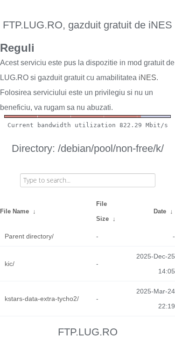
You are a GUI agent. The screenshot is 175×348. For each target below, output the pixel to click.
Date (160, 211)
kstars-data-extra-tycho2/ (42, 298)
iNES (147, 78)
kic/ (9, 263)
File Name (14, 211)
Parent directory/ (29, 236)
